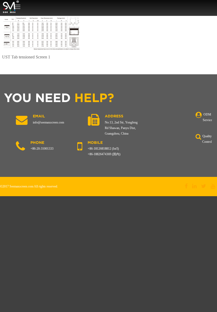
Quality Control (207, 139)
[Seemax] (10, 7)
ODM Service (207, 117)
